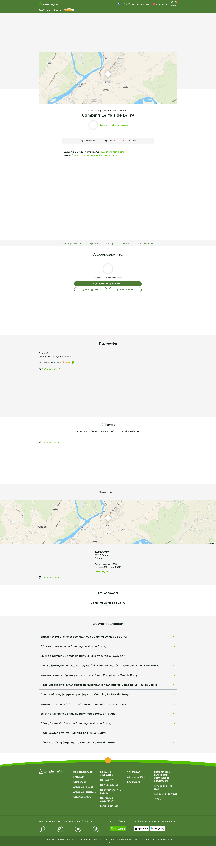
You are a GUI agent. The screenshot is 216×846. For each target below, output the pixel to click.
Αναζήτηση (44, 10)
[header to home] (49, 4)
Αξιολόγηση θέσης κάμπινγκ (106, 284)
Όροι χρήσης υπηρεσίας (145, 839)
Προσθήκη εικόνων (125, 290)
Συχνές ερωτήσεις (136, 777)
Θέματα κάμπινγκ (82, 797)
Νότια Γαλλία (111, 155)
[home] (50, 771)
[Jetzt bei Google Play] (157, 828)
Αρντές (78, 155)
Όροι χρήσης (50, 839)
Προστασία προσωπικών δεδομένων (97, 839)
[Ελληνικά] (119, 4)
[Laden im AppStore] (141, 828)
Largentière (89, 155)
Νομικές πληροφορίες (68, 839)
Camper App (80, 781)
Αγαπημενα (161, 4)
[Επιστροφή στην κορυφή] (108, 760)
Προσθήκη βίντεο (90, 290)
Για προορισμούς (109, 785)
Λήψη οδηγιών (101, 572)
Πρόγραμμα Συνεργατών (107, 799)
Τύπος (157, 799)
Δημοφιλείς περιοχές (84, 791)
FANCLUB (78, 777)
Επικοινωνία (133, 781)
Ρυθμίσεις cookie (124, 839)
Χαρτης (58, 10)
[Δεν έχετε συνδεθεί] (174, 4)
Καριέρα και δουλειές (165, 793)
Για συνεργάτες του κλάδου (110, 791)
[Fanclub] (69, 10)
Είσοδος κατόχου (109, 805)
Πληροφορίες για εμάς (163, 787)
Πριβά (99, 155)
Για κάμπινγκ (107, 779)
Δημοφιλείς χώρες (83, 787)
